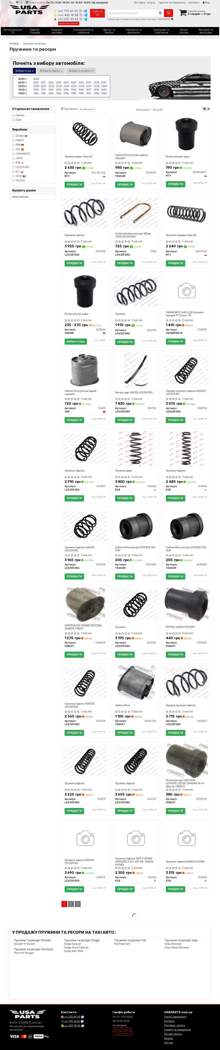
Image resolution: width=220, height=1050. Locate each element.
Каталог (168, 1038)
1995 (73, 89)
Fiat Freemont (122, 943)
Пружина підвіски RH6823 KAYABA (185, 861)
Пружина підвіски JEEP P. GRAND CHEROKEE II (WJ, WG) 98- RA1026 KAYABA (134, 861)
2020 (36, 79)
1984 (66, 93)
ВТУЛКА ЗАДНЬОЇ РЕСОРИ (180, 627)
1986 (81, 93)
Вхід (207, 2)
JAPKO (19, 158)
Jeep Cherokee (172, 943)
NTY (18, 171)
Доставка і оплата (144, 2)
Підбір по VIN (97, 13)
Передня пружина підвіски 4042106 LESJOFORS (186, 393)
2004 (66, 86)
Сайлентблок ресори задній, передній (81, 393)
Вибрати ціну (76, 341)
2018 (96, 82)
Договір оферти (173, 1034)
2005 (74, 86)
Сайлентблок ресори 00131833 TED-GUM (135, 549)
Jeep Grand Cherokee (176, 947)
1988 (96, 93)
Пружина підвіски (74, 235)
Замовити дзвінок (122, 1029)
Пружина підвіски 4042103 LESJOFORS (80, 705)
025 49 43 (68, 19)
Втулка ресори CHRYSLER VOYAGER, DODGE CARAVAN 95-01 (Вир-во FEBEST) (185, 783)
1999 (104, 89)
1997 (88, 89)
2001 (43, 86)
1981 (43, 93)
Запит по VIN (122, 1033)
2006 (81, 86)
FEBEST (20, 140)
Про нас (168, 1042)
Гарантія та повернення (171, 2)
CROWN (20, 136)
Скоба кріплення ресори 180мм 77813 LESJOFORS (133, 235)
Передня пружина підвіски (181, 705)
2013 (58, 82)
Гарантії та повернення (177, 1029)
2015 (73, 82)
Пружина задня (123, 470)
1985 (73, 93)
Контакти (194, 2)
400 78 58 (68, 15)
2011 (43, 82)
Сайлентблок (122, 705)
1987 (88, 93)
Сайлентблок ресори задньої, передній (131, 157)
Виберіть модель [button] (80, 70)
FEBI (18, 144)
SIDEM (19, 176)
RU (11, 2)
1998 (96, 89)
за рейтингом (87, 109)
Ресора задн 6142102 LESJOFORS (134, 392)
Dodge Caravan (72, 943)
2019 (104, 82)
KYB (18, 162)
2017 (88, 82)
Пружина (120, 314)
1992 (51, 89)
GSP (18, 149)
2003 (59, 86)
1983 (58, 93)
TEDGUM (20, 180)
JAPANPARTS (23, 153)
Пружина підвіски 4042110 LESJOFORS (79, 862)
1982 (51, 93)
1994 (66, 89)
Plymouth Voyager (24, 952)
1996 (81, 89)
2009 (104, 86)
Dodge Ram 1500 (73, 951)
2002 (51, 86)
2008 (97, 86)
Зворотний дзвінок (68, 23)
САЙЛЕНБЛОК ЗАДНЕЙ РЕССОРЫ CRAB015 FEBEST (83, 627)
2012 (51, 82)
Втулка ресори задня (178, 156)
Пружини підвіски (176, 470)
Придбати (74, 184)
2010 (36, 82)
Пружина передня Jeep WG (181, 235)
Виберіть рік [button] (23, 70)
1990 (36, 89)
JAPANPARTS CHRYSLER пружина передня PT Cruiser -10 (185, 314)
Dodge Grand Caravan (76, 947)
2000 (36, 86)
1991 (43, 89)
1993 (58, 89)
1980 (36, 93)
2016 (81, 82)
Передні (20, 115)
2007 (89, 86)
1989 (104, 93)
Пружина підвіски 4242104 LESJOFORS (79, 549)
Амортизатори (20, 196)
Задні (18, 119)
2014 (66, 82)
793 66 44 (68, 11)
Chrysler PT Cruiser (24, 943)
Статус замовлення (175, 1016)
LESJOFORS (22, 167)
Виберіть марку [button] (50, 70)
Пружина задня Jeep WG (78, 156)
